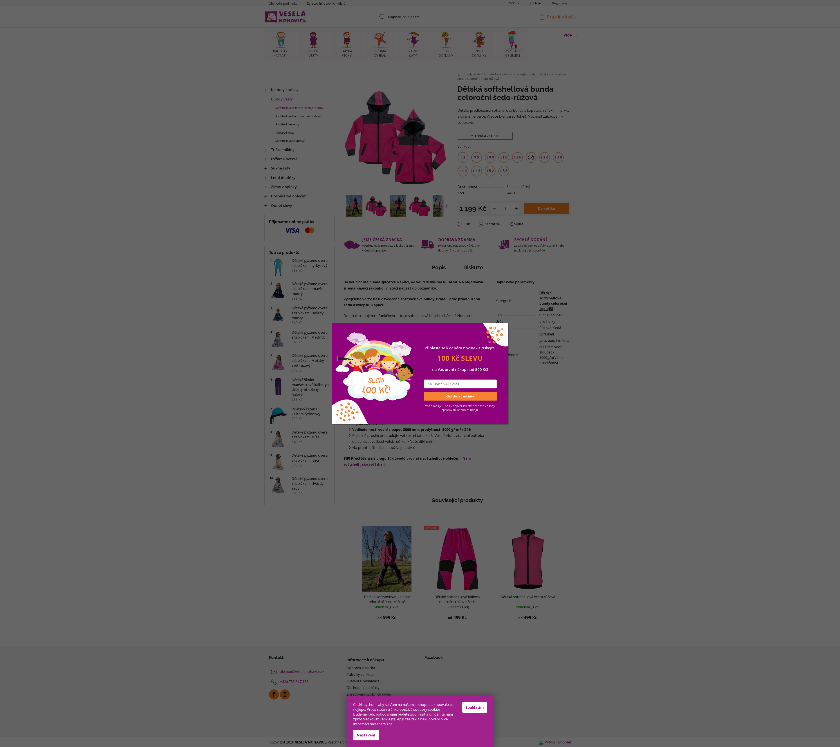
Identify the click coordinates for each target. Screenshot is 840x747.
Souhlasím (475, 707)
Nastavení (366, 735)
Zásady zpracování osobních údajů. (468, 408)
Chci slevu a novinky (460, 396)
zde (389, 723)
